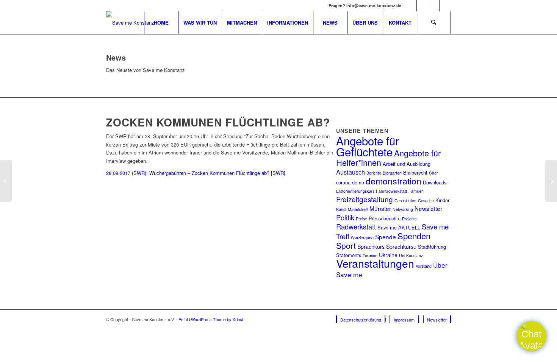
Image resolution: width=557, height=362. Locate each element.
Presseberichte (385, 218)
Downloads (434, 182)
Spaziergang (362, 237)
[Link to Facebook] (410, 5)
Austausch (350, 171)
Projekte (409, 219)
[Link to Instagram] (422, 5)
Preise (361, 219)
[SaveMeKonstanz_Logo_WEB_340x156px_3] (130, 22)
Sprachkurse (401, 246)
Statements (348, 255)
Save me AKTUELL (398, 227)
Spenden (413, 236)
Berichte (373, 173)
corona (343, 182)
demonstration (393, 180)
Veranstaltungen (375, 263)
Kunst (341, 209)
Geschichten (405, 200)
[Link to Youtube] (433, 5)
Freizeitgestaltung (364, 199)
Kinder (442, 200)
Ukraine (388, 255)
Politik (345, 217)
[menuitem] (161, 22)
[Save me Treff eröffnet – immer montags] (6, 181)
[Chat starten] (531, 336)
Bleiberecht (415, 172)
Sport (346, 245)
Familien (416, 191)
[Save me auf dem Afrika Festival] (551, 181)
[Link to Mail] (445, 5)
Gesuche (426, 200)
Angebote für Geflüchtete (367, 146)
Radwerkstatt (356, 226)
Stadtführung (432, 246)
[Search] (434, 22)
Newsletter (428, 208)
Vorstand (424, 266)
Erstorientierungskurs (355, 191)
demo (358, 182)
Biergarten (392, 173)
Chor (433, 173)
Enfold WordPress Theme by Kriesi (210, 319)
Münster (380, 208)
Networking (403, 209)
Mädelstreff (358, 209)
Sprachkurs (371, 246)
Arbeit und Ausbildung (406, 163)
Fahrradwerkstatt (391, 191)
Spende (385, 236)
